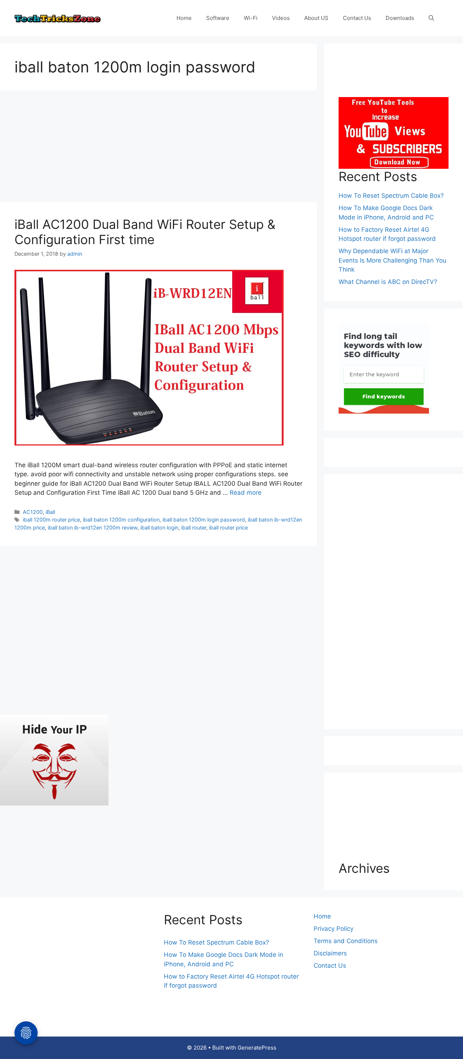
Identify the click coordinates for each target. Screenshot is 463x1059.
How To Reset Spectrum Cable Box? (391, 195)
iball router (193, 527)
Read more (246, 492)
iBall (50, 512)
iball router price (228, 527)
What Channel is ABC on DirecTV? (388, 281)
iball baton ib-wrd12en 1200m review (92, 527)
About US (316, 17)
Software (217, 17)
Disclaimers (330, 953)
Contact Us (357, 17)
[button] (431, 18)
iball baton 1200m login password (203, 519)
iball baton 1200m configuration (121, 519)
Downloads (400, 17)
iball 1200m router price (51, 519)
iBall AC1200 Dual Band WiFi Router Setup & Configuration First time (144, 232)
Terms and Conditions (346, 941)
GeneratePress (257, 1047)
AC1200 (33, 512)
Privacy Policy (333, 928)
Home (184, 17)
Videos (281, 17)
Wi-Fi (251, 17)
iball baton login (159, 527)
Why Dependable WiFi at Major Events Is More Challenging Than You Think (392, 260)
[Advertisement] (158, 148)
